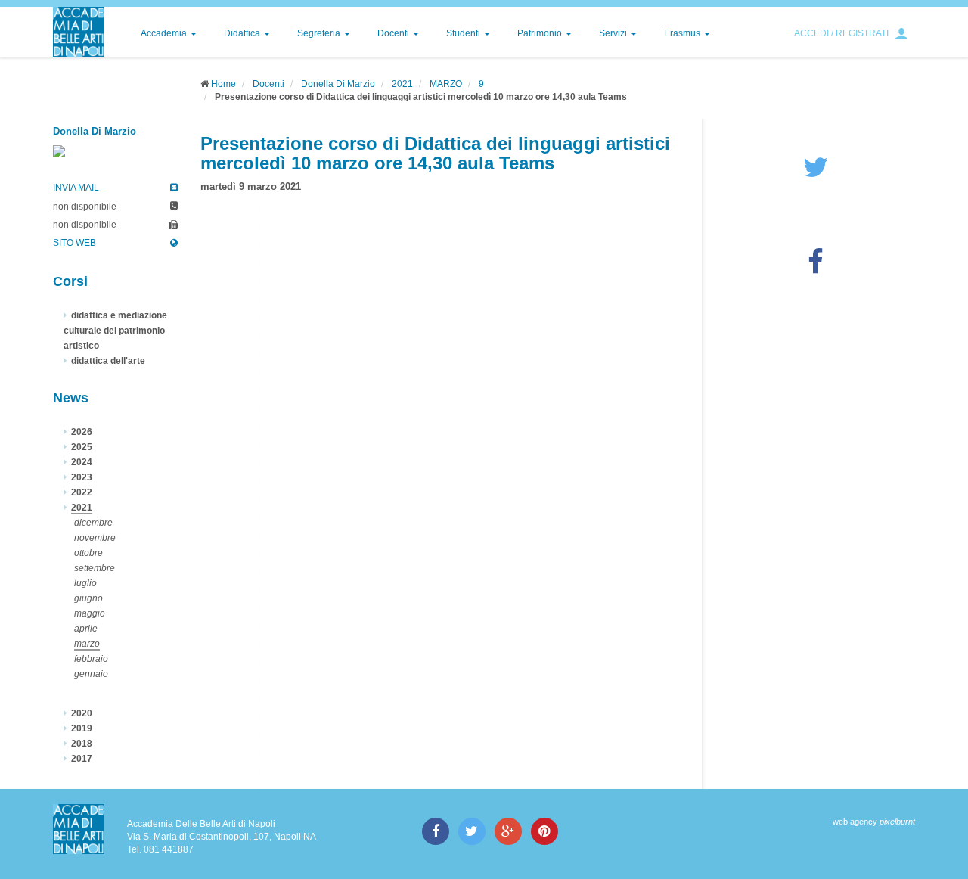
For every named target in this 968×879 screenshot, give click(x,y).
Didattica (243, 33)
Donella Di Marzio (338, 84)
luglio (85, 583)
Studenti (464, 33)
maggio (89, 613)
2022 (81, 492)
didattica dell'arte (108, 361)
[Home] (78, 32)
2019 (81, 728)
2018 (81, 743)
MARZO (446, 84)
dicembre (93, 522)
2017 (81, 758)
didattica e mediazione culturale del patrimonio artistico (115, 330)
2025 (81, 447)
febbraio (91, 659)
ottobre (88, 553)
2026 (81, 432)
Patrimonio (540, 33)
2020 (81, 713)
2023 (81, 477)
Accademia (165, 33)
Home (223, 84)
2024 (81, 462)
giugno (88, 598)
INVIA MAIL (76, 187)
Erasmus (683, 33)
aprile (86, 628)
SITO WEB (74, 243)
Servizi (614, 33)
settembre (94, 568)
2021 (402, 84)
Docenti (394, 33)
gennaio (91, 674)
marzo (87, 643)
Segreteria (320, 33)
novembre (95, 538)
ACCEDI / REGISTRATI (841, 33)
